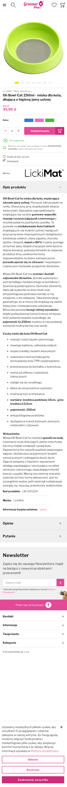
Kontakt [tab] (8, 616)
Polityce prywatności (44, 751)
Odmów (33, 759)
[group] (33, 120)
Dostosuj (33, 769)
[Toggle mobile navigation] (4, 5)
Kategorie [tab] (9, 642)
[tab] (33, 187)
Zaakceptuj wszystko (33, 779)
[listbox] (39, 120)
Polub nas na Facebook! (30, 604)
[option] (29, 120)
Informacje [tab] (10, 625)
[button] (17, 83)
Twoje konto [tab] (11, 634)
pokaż (43, 509)
